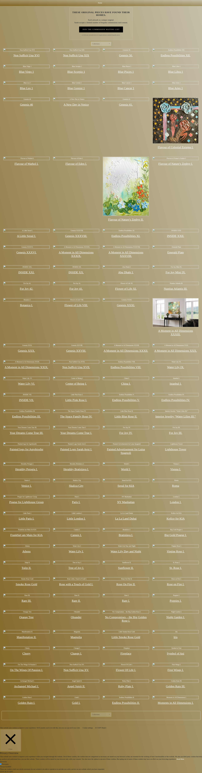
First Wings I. (175, 670)
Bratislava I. (126, 535)
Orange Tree (26, 617)
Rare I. (126, 600)
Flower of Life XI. (126, 288)
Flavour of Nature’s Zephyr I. (175, 163)
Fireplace (125, 653)
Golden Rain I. (26, 702)
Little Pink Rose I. (76, 400)
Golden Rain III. (175, 686)
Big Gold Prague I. (175, 535)
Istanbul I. (175, 383)
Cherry (26, 653)
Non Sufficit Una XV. (76, 670)
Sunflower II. (126, 567)
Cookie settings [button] (88, 728)
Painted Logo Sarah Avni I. (76, 449)
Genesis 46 (26, 104)
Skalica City (76, 485)
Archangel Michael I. (26, 686)
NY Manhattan (126, 502)
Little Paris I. (26, 518)
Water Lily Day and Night (126, 551)
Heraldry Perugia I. (26, 469)
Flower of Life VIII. (76, 305)
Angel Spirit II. (76, 686)
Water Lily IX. (175, 367)
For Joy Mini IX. (176, 272)
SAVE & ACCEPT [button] (6, 772)
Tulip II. (26, 567)
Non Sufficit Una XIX (76, 55)
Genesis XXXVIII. (76, 236)
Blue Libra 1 (175, 71)
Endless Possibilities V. (126, 400)
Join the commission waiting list (101, 29)
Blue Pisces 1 (126, 71)
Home (100, 3)
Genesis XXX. (26, 350)
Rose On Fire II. (125, 584)
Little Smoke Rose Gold (126, 637)
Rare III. (26, 600)
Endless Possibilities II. (126, 702)
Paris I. (76, 502)
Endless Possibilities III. (26, 416)
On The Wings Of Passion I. (26, 670)
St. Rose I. (175, 567)
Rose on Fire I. (175, 584)
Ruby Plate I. (126, 686)
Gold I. (76, 702)
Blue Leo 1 (26, 88)
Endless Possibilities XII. (175, 55)
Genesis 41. (126, 104)
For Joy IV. (125, 432)
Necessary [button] (3, 762)
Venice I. (26, 485)
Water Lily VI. (26, 383)
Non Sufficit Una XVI (26, 55)
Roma (175, 485)
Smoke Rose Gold (26, 584)
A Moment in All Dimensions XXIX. (26, 367)
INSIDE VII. (26, 400)
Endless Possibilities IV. (175, 400)
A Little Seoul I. (26, 236)
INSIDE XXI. (26, 272)
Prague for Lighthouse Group (26, 502)
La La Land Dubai (126, 518)
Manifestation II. (26, 637)
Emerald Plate (175, 252)
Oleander (76, 617)
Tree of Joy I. (76, 567)
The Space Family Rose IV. (76, 416)
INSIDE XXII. (175, 236)
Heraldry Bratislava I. (76, 469)
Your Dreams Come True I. (76, 432)
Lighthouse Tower (175, 449)
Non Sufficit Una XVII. (76, 367)
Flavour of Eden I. (76, 163)
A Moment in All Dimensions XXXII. (126, 350)
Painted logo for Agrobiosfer (26, 449)
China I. (126, 383)
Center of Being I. (76, 383)
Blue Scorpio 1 (76, 71)
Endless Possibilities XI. (125, 236)
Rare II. (76, 600)
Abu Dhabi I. (126, 272)
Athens (26, 551)
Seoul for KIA (126, 485)
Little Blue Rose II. (125, 416)
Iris (175, 637)
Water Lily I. (76, 551)
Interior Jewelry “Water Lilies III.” (175, 416)
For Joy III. (175, 432)
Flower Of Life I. (126, 670)
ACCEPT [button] (98, 728)
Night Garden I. (175, 617)
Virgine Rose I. (175, 551)
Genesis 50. (126, 55)
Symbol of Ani (175, 653)
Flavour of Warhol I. (26, 163)
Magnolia (76, 637)
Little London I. (76, 518)
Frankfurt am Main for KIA (26, 535)
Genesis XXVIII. (76, 350)
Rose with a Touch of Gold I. (76, 584)
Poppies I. (175, 600)
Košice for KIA (176, 518)
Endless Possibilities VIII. (126, 367)
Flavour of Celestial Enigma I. (175, 147)
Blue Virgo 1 (26, 71)
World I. (126, 469)
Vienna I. (175, 469)
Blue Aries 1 (175, 88)
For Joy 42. (26, 288)
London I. (175, 502)
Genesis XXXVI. (26, 252)
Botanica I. (26, 305)
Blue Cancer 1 (126, 88)
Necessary (5, 764)
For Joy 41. (76, 288)
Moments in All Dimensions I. (175, 702)
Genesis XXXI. (126, 305)
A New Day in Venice (76, 104)
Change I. (76, 653)
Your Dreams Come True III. (26, 432)
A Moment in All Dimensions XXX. (175, 350)
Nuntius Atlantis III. (175, 288)
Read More (180, 759)
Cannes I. (76, 535)
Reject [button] (104, 728)
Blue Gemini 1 (76, 88)
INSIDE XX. (76, 272)
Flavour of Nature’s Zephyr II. (126, 219)
